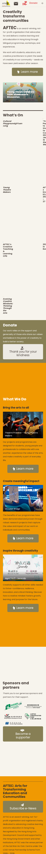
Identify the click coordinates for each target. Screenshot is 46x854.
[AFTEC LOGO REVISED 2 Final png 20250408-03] (6, 3)
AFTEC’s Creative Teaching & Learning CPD (8, 250)
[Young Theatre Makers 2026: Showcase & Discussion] (23, 92)
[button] (8, 3)
